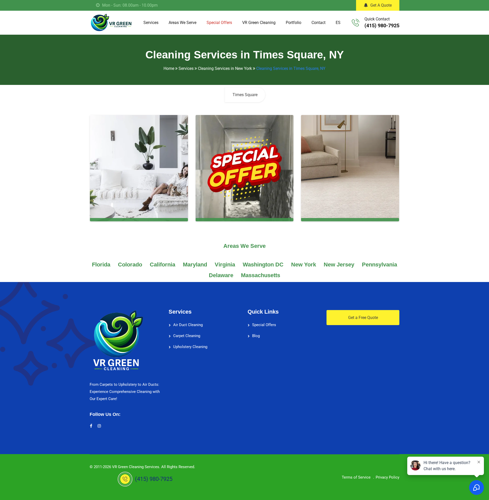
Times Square (245, 94)
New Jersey (339, 264)
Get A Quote (381, 5)
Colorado (130, 264)
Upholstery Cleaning (190, 346)
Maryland (195, 264)
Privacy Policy (387, 477)
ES (338, 22)
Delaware (221, 275)
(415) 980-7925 (381, 25)
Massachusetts (260, 275)
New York (303, 264)
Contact (318, 22)
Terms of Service (356, 477)
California (162, 264)
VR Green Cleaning (259, 22)
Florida (101, 264)
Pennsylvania (379, 264)
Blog (256, 336)
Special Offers (219, 22)
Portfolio (293, 22)
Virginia (225, 264)
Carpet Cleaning (186, 336)
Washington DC (263, 264)
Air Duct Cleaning (188, 325)
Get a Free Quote (363, 317)
